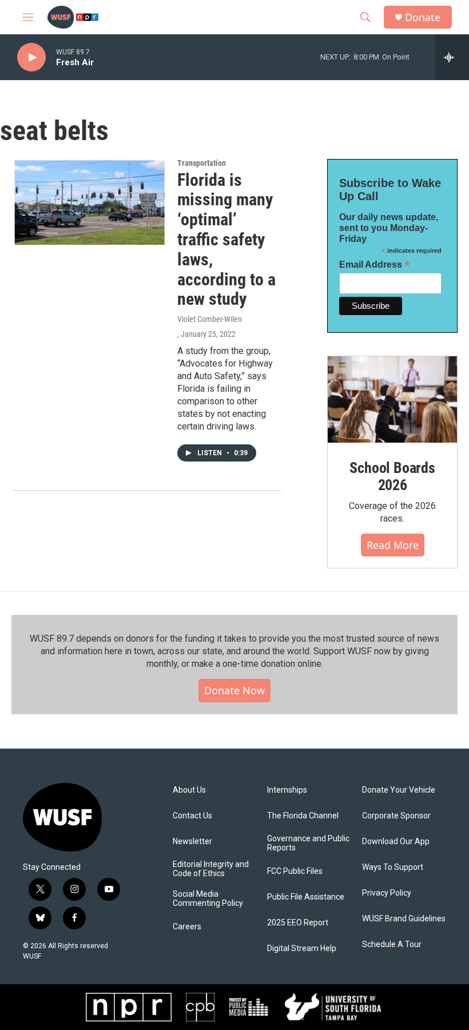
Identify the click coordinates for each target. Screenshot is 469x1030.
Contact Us (192, 816)
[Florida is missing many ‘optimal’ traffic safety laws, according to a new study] (88, 202)
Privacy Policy (386, 893)
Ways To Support (392, 867)
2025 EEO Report (297, 922)
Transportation (201, 163)
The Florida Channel (303, 816)
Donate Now (234, 690)
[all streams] (452, 57)
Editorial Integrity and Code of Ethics (211, 869)
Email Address (374, 264)
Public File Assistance (305, 897)
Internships (287, 790)
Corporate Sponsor (396, 816)
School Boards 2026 (392, 476)
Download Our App (396, 841)
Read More (393, 545)
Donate (422, 17)
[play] (31, 57)
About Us (189, 790)
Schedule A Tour (392, 944)
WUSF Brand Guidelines (404, 918)
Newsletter (192, 841)
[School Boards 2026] (392, 399)
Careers (187, 926)
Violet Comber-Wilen (209, 319)
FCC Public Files (295, 871)
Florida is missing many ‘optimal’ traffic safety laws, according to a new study (226, 239)
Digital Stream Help (301, 948)
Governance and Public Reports (308, 843)
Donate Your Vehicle (398, 790)
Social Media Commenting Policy (208, 899)
